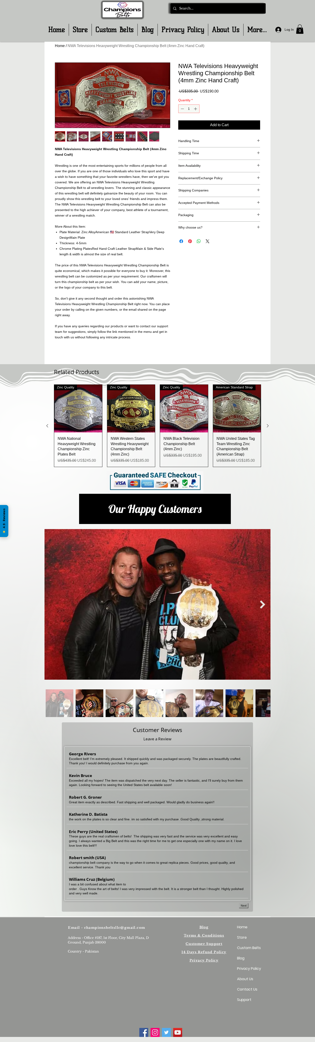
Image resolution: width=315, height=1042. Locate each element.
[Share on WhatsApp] (199, 241)
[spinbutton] (189, 109)
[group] (157, 570)
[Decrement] (182, 109)
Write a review (211, 361)
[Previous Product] (47, 570)
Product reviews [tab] (72, 392)
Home (60, 46)
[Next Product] (267, 570)
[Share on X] (207, 241)
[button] (300, 29)
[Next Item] (262, 749)
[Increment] (196, 109)
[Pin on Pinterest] (190, 241)
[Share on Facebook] (181, 241)
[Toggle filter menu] (249, 405)
